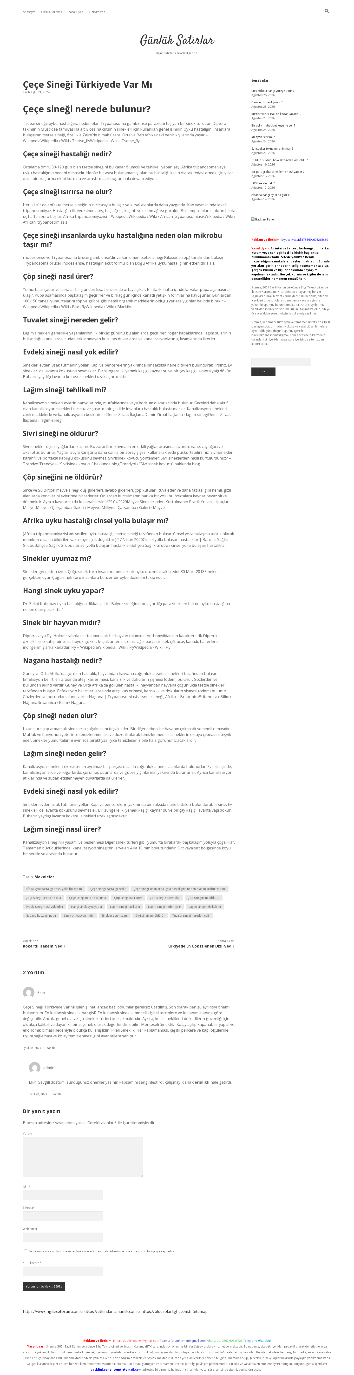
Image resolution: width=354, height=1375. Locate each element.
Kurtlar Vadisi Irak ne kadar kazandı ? (276, 114)
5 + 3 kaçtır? (32, 1263)
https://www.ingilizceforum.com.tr (53, 1311)
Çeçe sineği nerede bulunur (87, 898)
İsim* (26, 1186)
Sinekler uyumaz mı (115, 916)
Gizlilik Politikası (52, 12)
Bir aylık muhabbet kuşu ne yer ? (273, 125)
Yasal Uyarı (76, 12)
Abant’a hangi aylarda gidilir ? (271, 195)
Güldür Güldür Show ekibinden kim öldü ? (279, 160)
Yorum (27, 1133)
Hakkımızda (97, 12)
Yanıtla (51, 1048)
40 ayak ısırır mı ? (263, 137)
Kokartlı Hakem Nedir (44, 946)
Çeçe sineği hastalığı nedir (108, 889)
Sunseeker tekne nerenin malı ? (272, 149)
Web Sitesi (30, 1229)
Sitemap (200, 1311)
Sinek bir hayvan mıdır (79, 916)
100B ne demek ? (263, 183)
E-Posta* (29, 1208)
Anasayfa (29, 12)
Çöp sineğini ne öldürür (204, 898)
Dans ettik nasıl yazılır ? (266, 102)
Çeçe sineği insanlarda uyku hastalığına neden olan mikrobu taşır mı (179, 889)
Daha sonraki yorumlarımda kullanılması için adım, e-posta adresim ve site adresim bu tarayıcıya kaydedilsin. (103, 1251)
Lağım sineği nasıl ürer (125, 907)
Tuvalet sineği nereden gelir (191, 916)
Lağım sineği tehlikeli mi (205, 907)
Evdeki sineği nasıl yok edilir (44, 907)
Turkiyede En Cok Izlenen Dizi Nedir (200, 946)
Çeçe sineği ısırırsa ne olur (43, 898)
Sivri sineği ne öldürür (150, 916)
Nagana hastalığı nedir (41, 916)
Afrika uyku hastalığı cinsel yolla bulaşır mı (54, 889)
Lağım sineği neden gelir (164, 907)
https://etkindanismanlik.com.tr (112, 1311)
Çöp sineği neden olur (165, 898)
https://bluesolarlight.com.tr (166, 1311)
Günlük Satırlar (177, 41)
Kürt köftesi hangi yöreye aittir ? (272, 91)
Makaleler (44, 877)
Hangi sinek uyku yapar (86, 907)
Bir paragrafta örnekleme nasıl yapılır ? (277, 172)
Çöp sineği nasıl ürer (128, 898)
